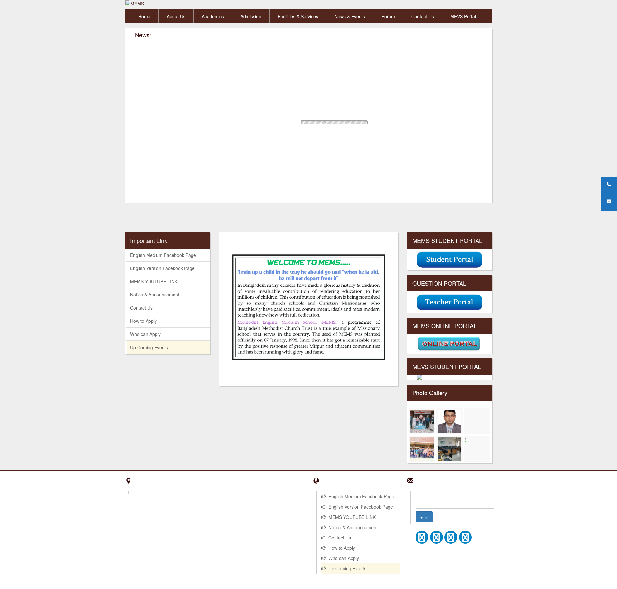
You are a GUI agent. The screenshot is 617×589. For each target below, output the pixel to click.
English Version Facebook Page (162, 268)
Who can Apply (145, 334)
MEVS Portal (463, 16)
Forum (388, 16)
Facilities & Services (298, 16)
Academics (213, 16)
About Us (176, 16)
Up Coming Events (149, 347)
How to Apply (143, 321)
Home (144, 16)
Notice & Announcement (154, 294)
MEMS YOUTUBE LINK (153, 281)
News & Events (350, 16)
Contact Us (422, 16)
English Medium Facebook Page (163, 255)
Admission (250, 16)
